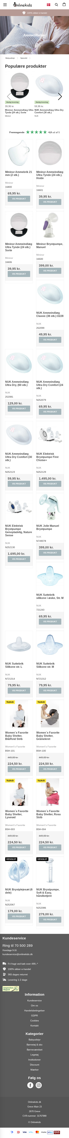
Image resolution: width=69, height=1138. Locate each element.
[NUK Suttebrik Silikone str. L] (19, 644)
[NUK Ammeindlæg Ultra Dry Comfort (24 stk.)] (50, 363)
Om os (34, 1005)
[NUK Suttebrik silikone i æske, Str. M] (50, 576)
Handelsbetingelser (34, 1010)
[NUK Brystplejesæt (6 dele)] (19, 870)
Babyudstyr (35, 1039)
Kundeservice (34, 1000)
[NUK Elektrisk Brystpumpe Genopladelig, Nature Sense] (19, 507)
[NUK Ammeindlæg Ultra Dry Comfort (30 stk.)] (19, 435)
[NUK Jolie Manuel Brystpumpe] (50, 507)
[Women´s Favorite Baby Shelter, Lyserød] (19, 792)
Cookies (34, 1020)
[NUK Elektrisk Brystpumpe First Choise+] (50, 435)
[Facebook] (30, 1085)
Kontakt (34, 1025)
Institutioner (34, 1059)
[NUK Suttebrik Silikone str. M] (50, 644)
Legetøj (34, 1054)
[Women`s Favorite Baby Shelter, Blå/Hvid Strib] (19, 713)
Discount (34, 1064)
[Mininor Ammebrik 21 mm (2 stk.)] (19, 153)
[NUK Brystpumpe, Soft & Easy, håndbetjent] (50, 870)
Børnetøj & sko (34, 1044)
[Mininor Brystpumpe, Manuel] (50, 225)
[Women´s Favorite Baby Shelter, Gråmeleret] (50, 713)
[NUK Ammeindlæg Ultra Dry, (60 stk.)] (19, 363)
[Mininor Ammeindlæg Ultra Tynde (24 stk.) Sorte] (19, 225)
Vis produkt (19, 199)
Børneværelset (34, 1049)
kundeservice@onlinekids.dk (18, 954)
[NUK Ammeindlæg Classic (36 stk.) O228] (50, 294)
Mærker (34, 1069)
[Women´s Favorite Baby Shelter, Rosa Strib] (50, 792)
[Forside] (22, 4)
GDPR (34, 1015)
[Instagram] (39, 1085)
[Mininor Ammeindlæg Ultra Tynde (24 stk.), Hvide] (50, 153)
